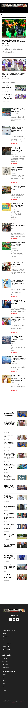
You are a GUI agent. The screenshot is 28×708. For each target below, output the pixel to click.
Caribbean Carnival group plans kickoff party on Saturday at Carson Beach (9, 487)
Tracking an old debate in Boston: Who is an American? (18, 169)
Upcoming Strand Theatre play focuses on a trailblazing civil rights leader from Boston (18, 378)
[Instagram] (14, 619)
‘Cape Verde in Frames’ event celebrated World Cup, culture (18, 302)
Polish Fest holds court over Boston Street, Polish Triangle (9, 576)
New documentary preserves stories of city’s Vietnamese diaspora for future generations (9, 414)
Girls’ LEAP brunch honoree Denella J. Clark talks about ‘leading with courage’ (9, 557)
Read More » (5, 55)
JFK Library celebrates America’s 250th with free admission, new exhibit (9, 477)
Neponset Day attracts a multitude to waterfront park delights (18, 110)
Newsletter (5, 637)
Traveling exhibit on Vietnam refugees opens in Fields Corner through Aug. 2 (18, 359)
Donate (4, 633)
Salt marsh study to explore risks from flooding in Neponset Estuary (17, 339)
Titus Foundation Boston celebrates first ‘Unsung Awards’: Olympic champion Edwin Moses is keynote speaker (9, 546)
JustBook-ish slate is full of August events (18, 263)
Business (5, 680)
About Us (4, 658)
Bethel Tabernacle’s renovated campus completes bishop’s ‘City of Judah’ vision (13, 74)
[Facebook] (10, 619)
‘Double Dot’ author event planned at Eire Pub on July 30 (18, 188)
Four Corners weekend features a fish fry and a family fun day (18, 319)
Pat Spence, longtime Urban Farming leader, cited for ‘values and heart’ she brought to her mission (9, 423)
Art (3, 677)
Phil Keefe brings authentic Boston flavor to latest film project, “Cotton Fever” (18, 150)
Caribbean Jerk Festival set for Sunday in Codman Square (18, 244)
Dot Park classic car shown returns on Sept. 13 (7, 87)
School (4, 687)
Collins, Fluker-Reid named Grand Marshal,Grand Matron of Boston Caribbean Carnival (9, 516)
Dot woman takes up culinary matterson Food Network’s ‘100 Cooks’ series (9, 526)
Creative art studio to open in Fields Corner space (9, 506)
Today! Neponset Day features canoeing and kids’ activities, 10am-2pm (17, 129)
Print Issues (5, 664)
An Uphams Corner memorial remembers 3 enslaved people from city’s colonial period (9, 467)
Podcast (5, 640)
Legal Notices (5, 667)
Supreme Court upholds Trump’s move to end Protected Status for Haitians (9, 496)
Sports (4, 690)
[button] (2, 10)
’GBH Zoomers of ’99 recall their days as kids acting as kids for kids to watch (18, 226)
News (4, 674)
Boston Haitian (6, 649)
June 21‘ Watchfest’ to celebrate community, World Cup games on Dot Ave (9, 566)
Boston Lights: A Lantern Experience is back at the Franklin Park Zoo (13, 41)
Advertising (5, 661)
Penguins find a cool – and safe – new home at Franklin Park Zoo (9, 535)
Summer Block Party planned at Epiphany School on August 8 (17, 205)
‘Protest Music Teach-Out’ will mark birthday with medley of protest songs (17, 282)
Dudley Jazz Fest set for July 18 (9, 435)
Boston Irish (6, 646)
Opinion (5, 684)
